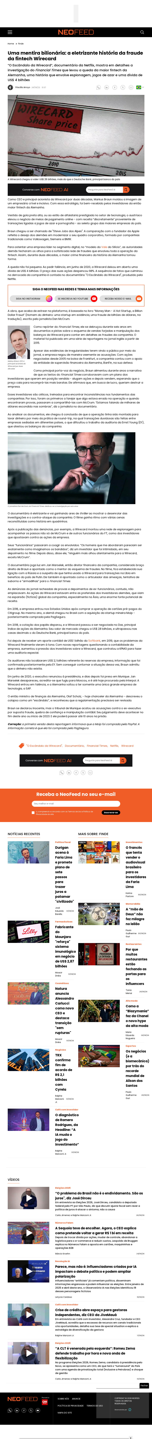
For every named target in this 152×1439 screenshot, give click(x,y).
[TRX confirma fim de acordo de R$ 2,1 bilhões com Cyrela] (28, 1060)
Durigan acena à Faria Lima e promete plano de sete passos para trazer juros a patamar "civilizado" (64, 874)
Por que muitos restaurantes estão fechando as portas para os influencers (136, 966)
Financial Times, (97, 746)
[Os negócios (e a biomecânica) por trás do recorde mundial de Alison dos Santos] (99, 1056)
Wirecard (127, 746)
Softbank (94, 641)
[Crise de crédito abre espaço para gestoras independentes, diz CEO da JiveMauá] (28, 1315)
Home (11, 43)
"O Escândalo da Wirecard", (44, 746)
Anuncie (76, 1398)
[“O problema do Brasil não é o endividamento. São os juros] (28, 1198)
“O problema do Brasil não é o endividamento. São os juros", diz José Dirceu (99, 1196)
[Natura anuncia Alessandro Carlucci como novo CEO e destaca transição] (28, 993)
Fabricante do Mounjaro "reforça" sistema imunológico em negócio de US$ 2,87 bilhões (65, 947)
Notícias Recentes (24, 834)
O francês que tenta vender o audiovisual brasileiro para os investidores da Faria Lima (136, 867)
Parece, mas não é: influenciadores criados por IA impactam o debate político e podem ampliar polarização (96, 1271)
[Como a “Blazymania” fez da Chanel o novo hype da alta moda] (99, 1011)
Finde (21, 43)
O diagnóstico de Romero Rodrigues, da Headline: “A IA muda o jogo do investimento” (67, 1130)
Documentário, (75, 746)
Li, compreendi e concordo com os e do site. (64, 812)
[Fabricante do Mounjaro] (28, 932)
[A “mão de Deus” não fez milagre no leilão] (99, 914)
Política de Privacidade (71, 1405)
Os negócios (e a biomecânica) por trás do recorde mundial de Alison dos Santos (137, 1068)
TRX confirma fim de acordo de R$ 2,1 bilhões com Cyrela (63, 1072)
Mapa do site (65, 1412)
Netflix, (114, 746)
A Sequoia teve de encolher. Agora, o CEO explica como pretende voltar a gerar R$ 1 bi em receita (95, 1230)
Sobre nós (63, 1398)
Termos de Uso (74, 811)
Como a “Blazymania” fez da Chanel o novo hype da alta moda (137, 1016)
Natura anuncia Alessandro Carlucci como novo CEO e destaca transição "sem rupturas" (64, 1010)
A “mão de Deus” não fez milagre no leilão (135, 916)
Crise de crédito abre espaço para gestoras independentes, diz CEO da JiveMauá (91, 1312)
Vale (104, 247)
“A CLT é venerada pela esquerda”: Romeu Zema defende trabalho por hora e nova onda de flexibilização (95, 1353)
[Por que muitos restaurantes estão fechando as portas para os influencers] (99, 954)
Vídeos (13, 1179)
